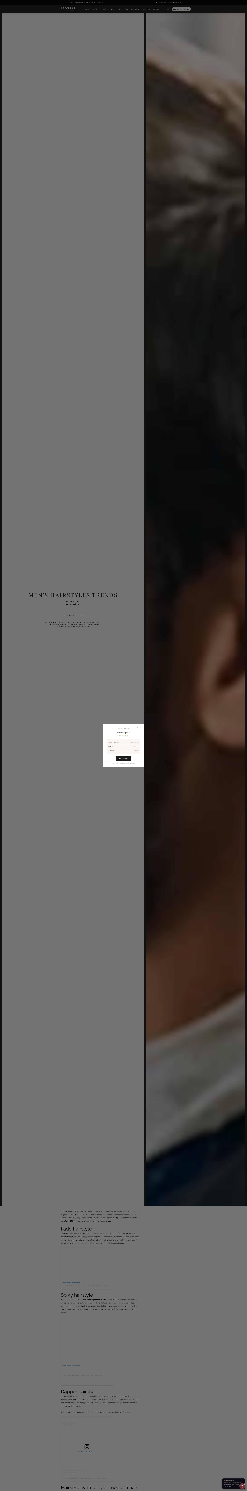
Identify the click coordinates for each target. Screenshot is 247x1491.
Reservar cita (123, 758)
